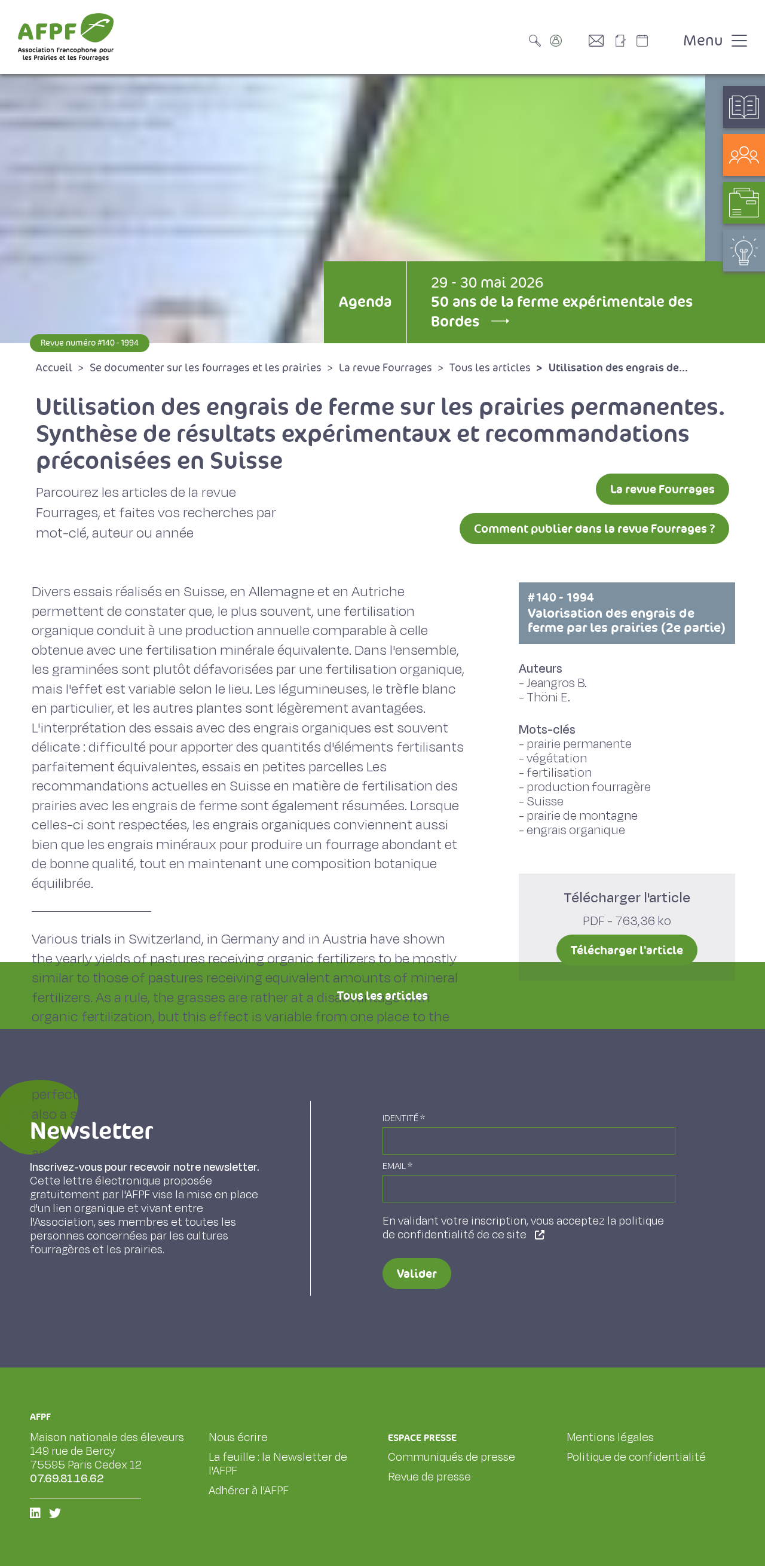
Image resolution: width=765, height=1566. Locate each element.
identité (403, 1118)
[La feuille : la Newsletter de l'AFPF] (625, 41)
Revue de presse (429, 1477)
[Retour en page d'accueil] (66, 37)
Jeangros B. (557, 683)
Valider (417, 1273)
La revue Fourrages (662, 489)
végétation (557, 758)
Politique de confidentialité (636, 1457)
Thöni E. (548, 697)
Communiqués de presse (451, 1457)
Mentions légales (610, 1437)
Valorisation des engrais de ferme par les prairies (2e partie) (627, 613)
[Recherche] (538, 41)
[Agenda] (654, 41)
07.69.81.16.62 (67, 1478)
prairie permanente (579, 744)
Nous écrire (238, 1437)
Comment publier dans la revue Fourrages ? (594, 528)
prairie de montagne (582, 816)
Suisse (545, 801)
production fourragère (589, 787)
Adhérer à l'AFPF (249, 1490)
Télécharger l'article (627, 950)
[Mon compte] (568, 41)
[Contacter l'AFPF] (601, 41)
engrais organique (576, 830)
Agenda (365, 302)
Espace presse (422, 1437)
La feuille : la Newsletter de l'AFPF (278, 1464)
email (397, 1166)
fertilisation (559, 773)
